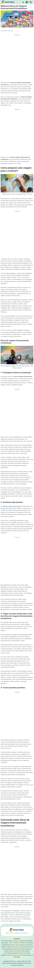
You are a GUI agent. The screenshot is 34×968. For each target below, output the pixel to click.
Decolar (29, 279)
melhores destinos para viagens (12, 506)
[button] (23, 2)
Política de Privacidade (12, 933)
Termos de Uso (24, 933)
